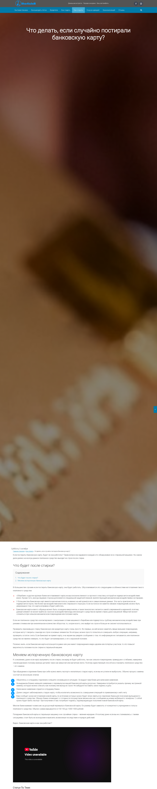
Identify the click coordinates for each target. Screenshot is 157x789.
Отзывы (121, 10)
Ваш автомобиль (103, 3)
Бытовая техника (21, 10)
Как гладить (65, 10)
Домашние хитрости (75, 3)
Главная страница (18, 551)
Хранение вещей (109, 10)
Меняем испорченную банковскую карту (33, 581)
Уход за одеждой (93, 10)
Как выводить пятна (39, 10)
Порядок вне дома (89, 3)
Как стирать (78, 10)
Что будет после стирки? (26, 578)
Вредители (54, 10)
